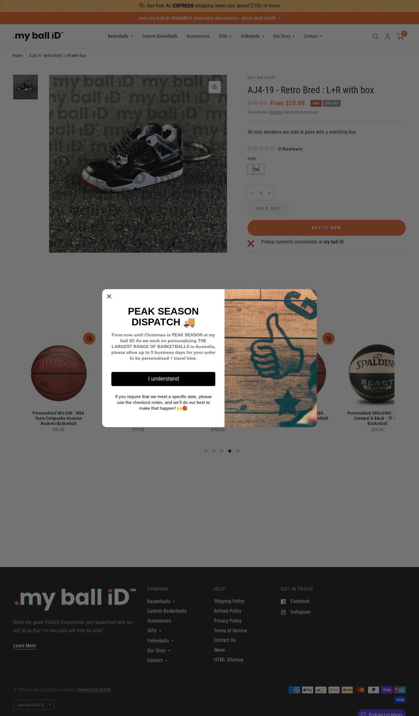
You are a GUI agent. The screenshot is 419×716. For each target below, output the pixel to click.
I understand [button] (163, 379)
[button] (109, 296)
